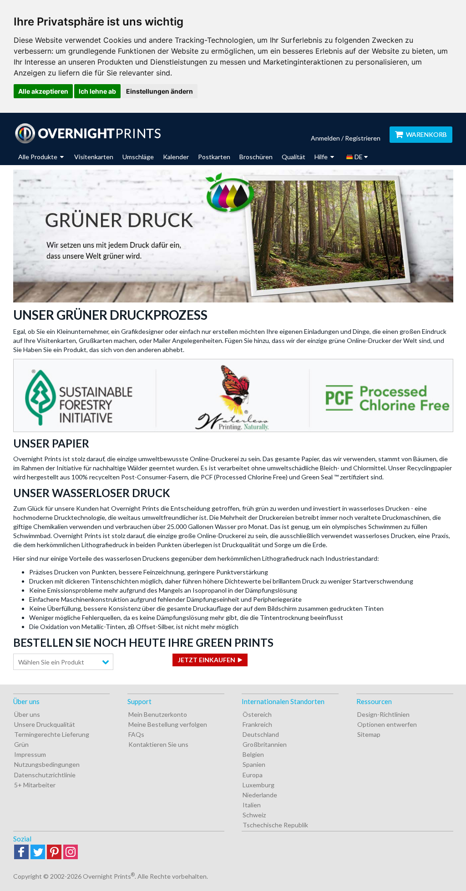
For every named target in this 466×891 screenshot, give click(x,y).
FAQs (136, 734)
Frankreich (257, 724)
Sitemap (368, 734)
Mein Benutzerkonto (157, 714)
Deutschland (261, 734)
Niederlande (260, 795)
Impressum (30, 754)
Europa (253, 775)
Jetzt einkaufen (206, 660)
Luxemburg (258, 785)
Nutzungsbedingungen (47, 764)
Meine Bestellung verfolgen (167, 724)
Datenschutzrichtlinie (45, 775)
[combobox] (63, 662)
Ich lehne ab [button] (97, 91)
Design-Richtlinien (383, 714)
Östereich (257, 714)
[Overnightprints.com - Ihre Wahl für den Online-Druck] (88, 133)
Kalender (176, 157)
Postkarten (214, 157)
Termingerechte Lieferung (51, 734)
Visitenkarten (93, 157)
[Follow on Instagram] (70, 853)
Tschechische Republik (275, 825)
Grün (21, 744)
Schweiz (254, 815)
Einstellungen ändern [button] (159, 91)
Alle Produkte (38, 157)
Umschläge (138, 157)
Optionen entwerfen (387, 724)
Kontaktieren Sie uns (158, 744)
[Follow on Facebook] (21, 853)
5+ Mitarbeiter (35, 785)
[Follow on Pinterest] (54, 853)
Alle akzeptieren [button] (43, 91)
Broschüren (256, 157)
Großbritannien (265, 744)
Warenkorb (426, 134)
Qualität (293, 157)
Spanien (254, 764)
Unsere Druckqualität (44, 724)
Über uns (27, 714)
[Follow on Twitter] (38, 853)
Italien (252, 805)
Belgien (253, 754)
